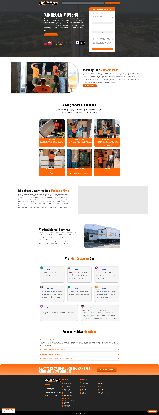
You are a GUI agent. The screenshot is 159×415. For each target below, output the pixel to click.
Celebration (101, 389)
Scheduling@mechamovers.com (53, 391)
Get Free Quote (152, 411)
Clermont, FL (84, 390)
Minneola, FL (84, 389)
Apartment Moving (68, 392)
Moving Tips (66, 403)
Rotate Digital (83, 413)
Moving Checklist (67, 402)
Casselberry (101, 386)
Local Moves (66, 382)
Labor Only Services (68, 385)
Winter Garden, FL (86, 393)
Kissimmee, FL (102, 383)
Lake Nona (101, 387)
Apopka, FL (84, 385)
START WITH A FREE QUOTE (90, 85)
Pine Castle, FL (102, 392)
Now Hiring (66, 406)
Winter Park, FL (85, 383)
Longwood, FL (102, 390)
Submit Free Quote (102, 49)
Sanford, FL (84, 386)
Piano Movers (67, 386)
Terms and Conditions (85, 411)
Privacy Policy (102, 44)
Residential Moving (68, 390)
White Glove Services (68, 393)
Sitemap (93, 411)
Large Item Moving (68, 395)
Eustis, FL (101, 385)
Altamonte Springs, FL (86, 387)
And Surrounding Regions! (105, 393)
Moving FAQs (67, 405)
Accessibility (98, 411)
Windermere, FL (85, 392)
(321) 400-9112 (49, 389)
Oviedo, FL (101, 382)
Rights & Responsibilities (69, 400)
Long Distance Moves (68, 383)
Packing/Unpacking (68, 387)
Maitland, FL (84, 382)
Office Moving (67, 389)
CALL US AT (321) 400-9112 (50, 35)
